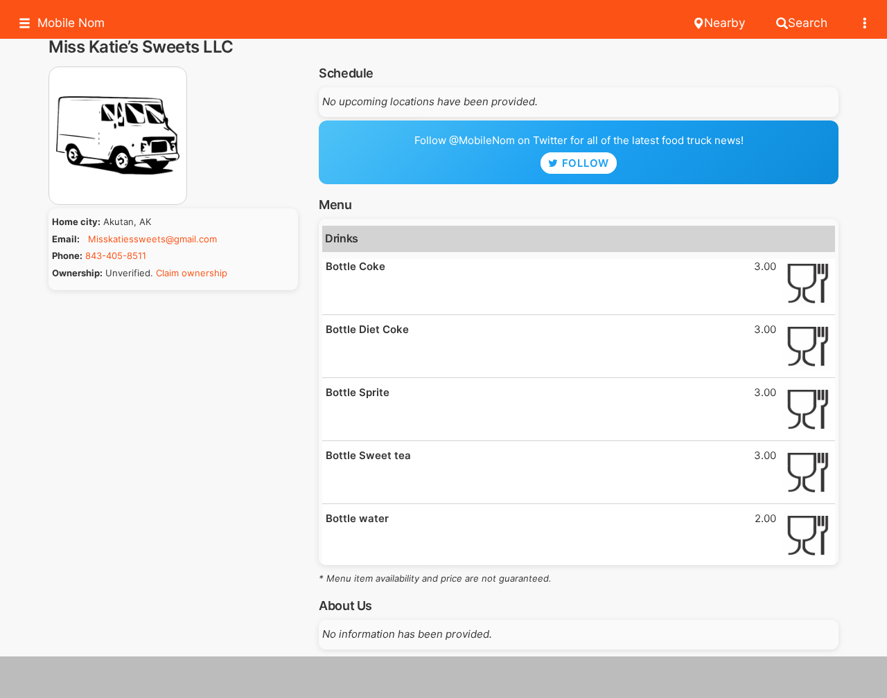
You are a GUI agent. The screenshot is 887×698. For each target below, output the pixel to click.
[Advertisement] (443, 677)
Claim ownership (191, 272)
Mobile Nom (71, 22)
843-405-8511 (115, 255)
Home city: (76, 221)
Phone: (67, 255)
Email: (66, 238)
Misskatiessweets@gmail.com (152, 238)
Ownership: (77, 272)
